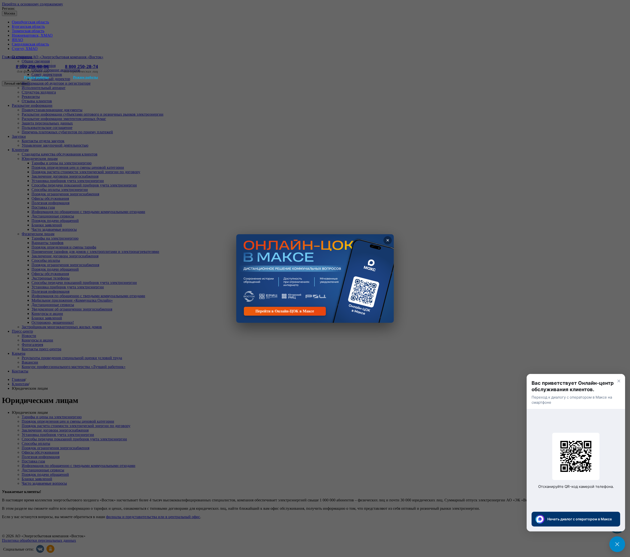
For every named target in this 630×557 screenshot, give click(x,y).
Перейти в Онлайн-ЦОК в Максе (284, 311)
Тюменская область (28, 31)
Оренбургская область (30, 22)
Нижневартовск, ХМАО (32, 35)
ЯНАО (17, 40)
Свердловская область (30, 44)
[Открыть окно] (617, 544)
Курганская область (28, 26)
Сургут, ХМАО (25, 48)
